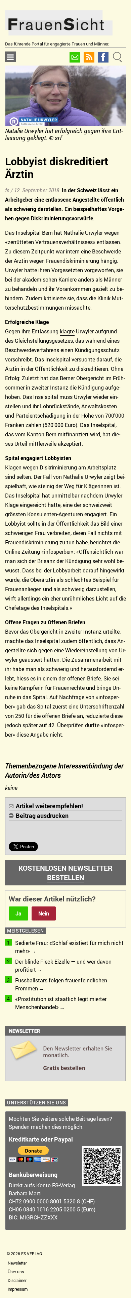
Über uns (16, 1271)
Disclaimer (17, 1280)
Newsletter (17, 1263)
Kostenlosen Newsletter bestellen (65, 872)
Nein (43, 913)
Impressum (18, 1289)
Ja (18, 913)
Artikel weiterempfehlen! (49, 806)
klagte (67, 331)
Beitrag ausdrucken (42, 816)
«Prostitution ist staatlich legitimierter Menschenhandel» (60, 1003)
